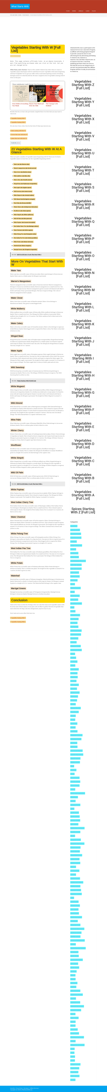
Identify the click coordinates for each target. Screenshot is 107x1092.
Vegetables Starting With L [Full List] (83, 307)
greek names (75, 816)
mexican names (76, 933)
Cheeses (73, 642)
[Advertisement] (53, 31)
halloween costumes (77, 828)
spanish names (76, 1010)
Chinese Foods (75, 646)
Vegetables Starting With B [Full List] (83, 478)
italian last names (77, 882)
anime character (76, 545)
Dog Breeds (74, 712)
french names (75, 781)
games (73, 801)
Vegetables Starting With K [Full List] (83, 324)
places (73, 975)
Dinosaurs (74, 696)
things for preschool (77, 1045)
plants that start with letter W (19, 138)
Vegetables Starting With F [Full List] (83, 409)
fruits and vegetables (78, 793)
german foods (75, 805)
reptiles (73, 987)
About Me (12, 1088)
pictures (73, 971)
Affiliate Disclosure (34, 1088)
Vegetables (25, 15)
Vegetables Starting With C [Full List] (83, 461)
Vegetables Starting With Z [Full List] (83, 84)
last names (74, 909)
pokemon (74, 983)
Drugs (73, 720)
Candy (73, 611)
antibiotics (74, 553)
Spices (73, 1014)
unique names (75, 1064)
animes (73, 549)
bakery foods (75, 576)
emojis (73, 727)
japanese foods (76, 890)
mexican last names (77, 929)
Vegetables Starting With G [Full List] (83, 392)
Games (87, 11)
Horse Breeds (75, 851)
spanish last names (77, 1006)
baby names (74, 572)
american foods (76, 538)
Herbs (73, 836)
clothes (73, 658)
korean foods (75, 905)
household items (76, 855)
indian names (75, 863)
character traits (76, 630)
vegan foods (75, 1068)
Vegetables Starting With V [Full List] (83, 136)
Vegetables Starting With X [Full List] (83, 119)
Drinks (74, 11)
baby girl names (76, 568)
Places (94, 11)
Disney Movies (75, 708)
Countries (74, 677)
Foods (68, 11)
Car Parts (74, 623)
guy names (74, 824)
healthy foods (75, 832)
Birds (72, 592)
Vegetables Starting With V (18, 118)
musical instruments (77, 940)
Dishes (73, 704)
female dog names (77, 754)
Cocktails (74, 661)
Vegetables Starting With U (18, 122)
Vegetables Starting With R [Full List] (83, 204)
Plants (73, 979)
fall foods (74, 747)
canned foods (75, 615)
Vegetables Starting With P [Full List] (83, 238)
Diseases (74, 700)
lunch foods (74, 913)
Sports (73, 1022)
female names (75, 758)
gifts (72, 809)
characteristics (76, 634)
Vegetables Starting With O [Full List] (83, 255)
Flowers (73, 770)
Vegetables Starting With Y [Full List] (83, 102)
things (73, 1041)
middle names (75, 936)
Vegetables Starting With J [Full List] (83, 341)
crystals (73, 681)
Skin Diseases (75, 991)
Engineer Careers (76, 735)
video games (75, 1076)
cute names (74, 685)
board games (75, 596)
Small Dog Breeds (76, 994)
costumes (74, 673)
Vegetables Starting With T (18, 618)
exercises (74, 743)
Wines (73, 1080)
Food (72, 774)
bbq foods (74, 580)
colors (73, 665)
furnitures (74, 797)
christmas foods (76, 650)
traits (72, 1056)
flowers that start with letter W (19, 134)
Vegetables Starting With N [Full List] (82, 273)
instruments (75, 871)
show (18, 143)
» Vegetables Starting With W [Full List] (40, 15)
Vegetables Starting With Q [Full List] (83, 221)
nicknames (74, 952)
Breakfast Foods (76, 603)
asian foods (74, 557)
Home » (20, 15)
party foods (74, 956)
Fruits (73, 789)
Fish (72, 766)
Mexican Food (75, 925)
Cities (73, 654)
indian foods (75, 859)
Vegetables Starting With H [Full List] (82, 375)
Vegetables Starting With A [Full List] (83, 495)
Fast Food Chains (76, 751)
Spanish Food (75, 1002)
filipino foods (75, 762)
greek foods (74, 812)
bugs (72, 607)
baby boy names (76, 565)
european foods (76, 739)
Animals (80, 11)
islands (73, 874)
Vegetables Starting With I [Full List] (83, 358)
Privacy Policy (19, 1088)
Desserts (73, 689)
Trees (72, 1060)
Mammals (74, 921)
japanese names (76, 894)
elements (74, 723)
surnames (74, 1029)
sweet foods (74, 1033)
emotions (74, 731)
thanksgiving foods (77, 1037)
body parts (74, 599)
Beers (72, 584)
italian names (75, 886)
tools (72, 1049)
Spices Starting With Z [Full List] (83, 510)
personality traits (76, 960)
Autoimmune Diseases (78, 561)
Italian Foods (75, 878)
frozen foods (75, 785)
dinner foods (75, 692)
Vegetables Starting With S (18, 621)
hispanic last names (77, 843)
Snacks (73, 998)
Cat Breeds (74, 627)
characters (74, 638)
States (73, 1025)
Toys (72, 1053)
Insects (73, 867)
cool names (74, 669)
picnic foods (75, 967)
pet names (74, 963)
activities (74, 526)
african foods (75, 530)
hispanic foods (75, 840)
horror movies (75, 847)
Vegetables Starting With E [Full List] (83, 426)
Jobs (72, 898)
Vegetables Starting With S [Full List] (83, 187)
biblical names (75, 588)
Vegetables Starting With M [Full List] (83, 290)
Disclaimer (26, 1088)
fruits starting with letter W (18, 130)
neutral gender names (78, 948)
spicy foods (74, 1018)
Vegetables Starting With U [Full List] (83, 153)
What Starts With (20, 6)
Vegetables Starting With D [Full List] (83, 443)
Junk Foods (74, 902)
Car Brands (74, 619)
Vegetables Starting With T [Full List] (83, 170)
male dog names (76, 917)
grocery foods (75, 820)
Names (73, 944)
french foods (75, 778)
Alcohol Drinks (76, 534)
